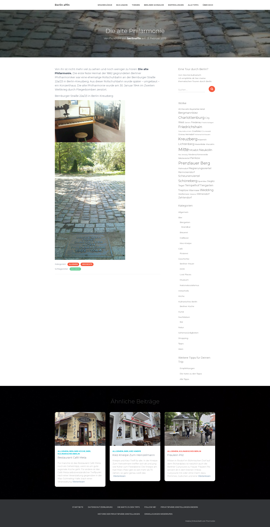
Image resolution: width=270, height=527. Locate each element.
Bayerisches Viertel (197, 109)
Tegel (181, 185)
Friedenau (196, 122)
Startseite (77, 507)
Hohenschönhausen (202, 134)
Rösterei (184, 253)
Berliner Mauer (187, 263)
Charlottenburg (191, 118)
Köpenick (202, 140)
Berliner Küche (187, 306)
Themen (136, 5)
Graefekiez (197, 131)
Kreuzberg (75, 269)
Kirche (181, 296)
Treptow (183, 190)
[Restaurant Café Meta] (80, 428)
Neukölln (205, 150)
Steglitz (211, 181)
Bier (180, 217)
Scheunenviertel (189, 176)
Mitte (183, 149)
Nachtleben (184, 317)
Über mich (208, 5)
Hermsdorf (189, 134)
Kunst (181, 311)
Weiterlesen (78, 481)
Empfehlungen (176, 5)
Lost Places (185, 274)
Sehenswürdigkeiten (188, 332)
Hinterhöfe (183, 291)
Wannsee (194, 190)
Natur (181, 327)
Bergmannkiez (188, 112)
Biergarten (185, 222)
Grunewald (206, 131)
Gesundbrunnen (184, 131)
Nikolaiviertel (184, 158)
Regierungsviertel (200, 168)
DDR (182, 269)
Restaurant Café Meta (72, 457)
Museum (184, 280)
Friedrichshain (190, 127)
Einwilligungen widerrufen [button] (158, 514)
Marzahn (210, 144)
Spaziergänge (105, 5)
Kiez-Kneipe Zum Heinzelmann (133, 455)
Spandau (202, 181)
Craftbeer (184, 238)
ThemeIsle (210, 521)
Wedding (206, 190)
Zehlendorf (185, 197)
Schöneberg (187, 181)
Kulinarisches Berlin (187, 301)
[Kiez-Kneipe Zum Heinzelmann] (135, 428)
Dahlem (188, 123)
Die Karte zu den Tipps (191, 373)
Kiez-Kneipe (186, 243)
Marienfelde (200, 144)
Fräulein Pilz (175, 455)
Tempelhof (192, 185)
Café (180, 248)
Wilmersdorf (203, 194)
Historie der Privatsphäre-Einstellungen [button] (119, 514)
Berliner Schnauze (154, 5)
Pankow (195, 157)
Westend (193, 194)
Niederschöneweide (198, 154)
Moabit (194, 150)
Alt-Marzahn (183, 109)
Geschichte (87, 264)
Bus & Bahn (122, 5)
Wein (180, 349)
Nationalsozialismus (189, 285)
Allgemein (73, 264)
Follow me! (150, 507)
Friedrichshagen (208, 123)
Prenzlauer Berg (194, 163)
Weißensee (183, 194)
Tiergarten (206, 185)
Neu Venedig (183, 155)
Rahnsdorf (183, 168)
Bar (181, 322)
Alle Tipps (193, 5)
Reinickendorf (186, 172)
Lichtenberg (186, 144)
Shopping (183, 338)
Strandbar (186, 227)
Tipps (181, 343)
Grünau (181, 134)
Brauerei (184, 232)
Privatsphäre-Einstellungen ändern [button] (179, 507)
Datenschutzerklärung (100, 507)
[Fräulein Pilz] (190, 428)
